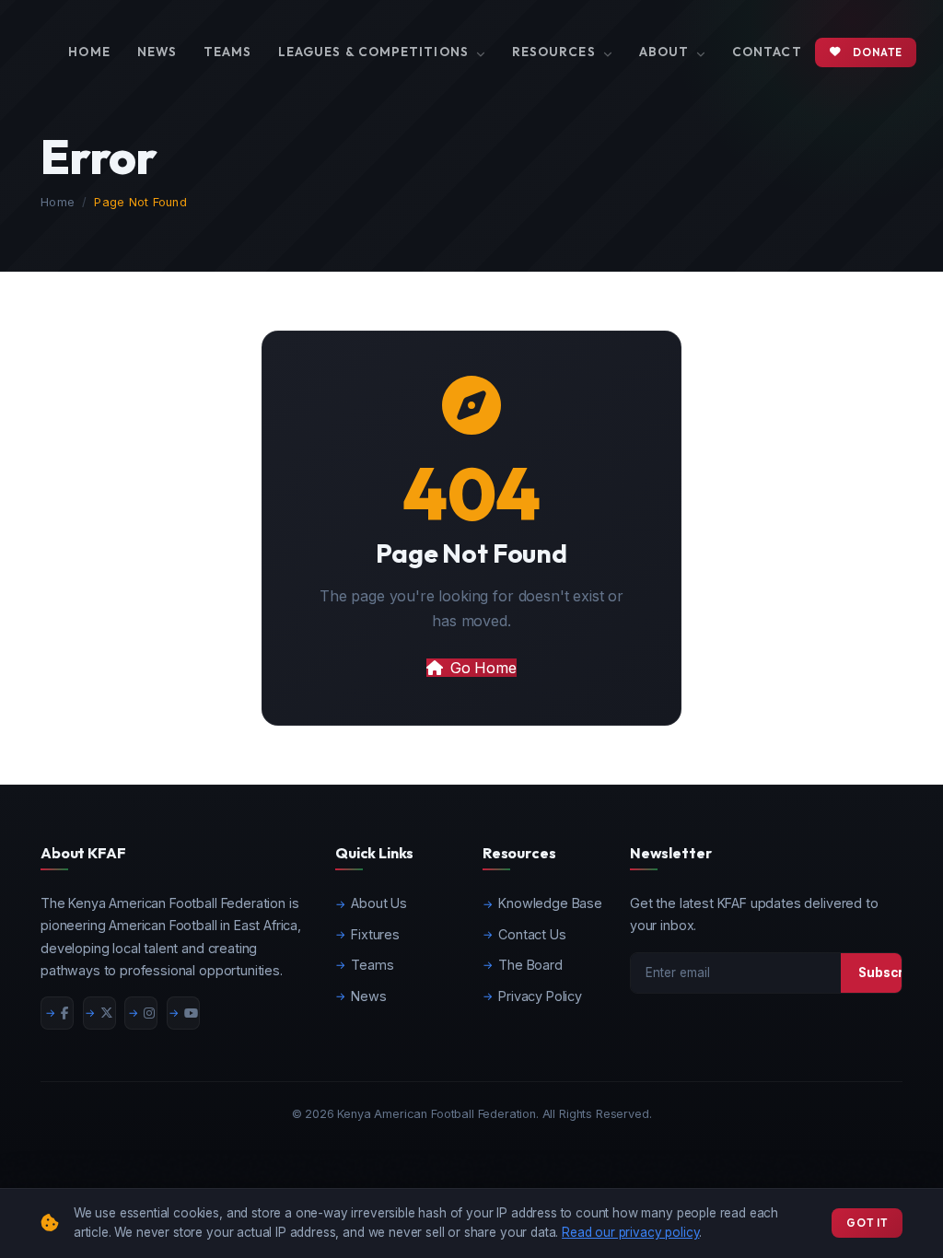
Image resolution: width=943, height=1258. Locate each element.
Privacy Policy (540, 996)
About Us (379, 903)
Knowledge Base (550, 903)
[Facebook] (57, 1013)
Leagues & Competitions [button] (375, 51)
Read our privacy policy (630, 1232)
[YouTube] (183, 1013)
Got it (867, 1222)
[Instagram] (140, 1013)
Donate (877, 52)
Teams (227, 51)
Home (89, 51)
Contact (767, 51)
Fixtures (375, 934)
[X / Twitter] (99, 1013)
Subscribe (891, 972)
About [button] (666, 51)
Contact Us (531, 934)
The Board (530, 965)
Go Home (483, 667)
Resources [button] (556, 51)
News (157, 51)
